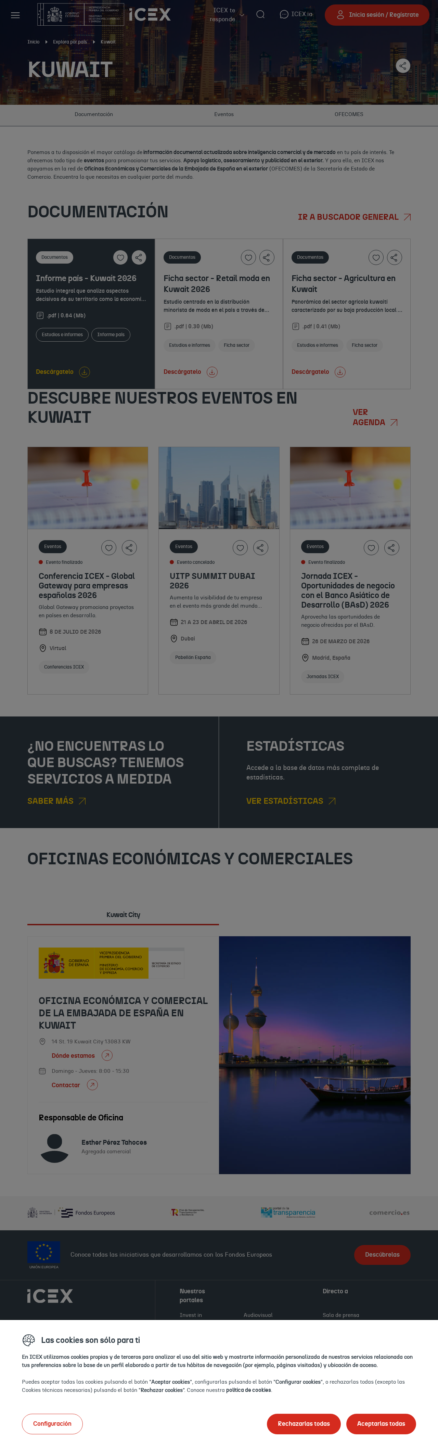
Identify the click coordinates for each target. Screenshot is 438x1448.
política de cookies (248, 1390)
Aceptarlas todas (381, 1424)
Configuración (52, 1424)
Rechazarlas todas (304, 1424)
